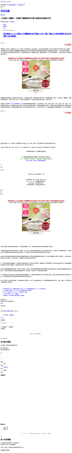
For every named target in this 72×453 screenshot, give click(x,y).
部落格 (5, 26)
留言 (11, 311)
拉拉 (2, 303)
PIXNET (25, 433)
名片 (4, 27)
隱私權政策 (44, 433)
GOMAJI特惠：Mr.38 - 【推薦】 (11, 293)
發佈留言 (3, 328)
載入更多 (3, 320)
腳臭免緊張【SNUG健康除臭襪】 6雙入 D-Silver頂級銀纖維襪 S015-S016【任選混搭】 (24, 288)
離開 (8, 450)
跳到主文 (3, 14)
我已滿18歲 (3, 450)
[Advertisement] (24, 126)
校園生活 (11, 315)
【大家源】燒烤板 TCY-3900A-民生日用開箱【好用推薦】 (17, 290)
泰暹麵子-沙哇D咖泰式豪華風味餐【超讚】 (14, 295)
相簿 (4, 24)
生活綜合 (12, 21)
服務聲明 (49, 433)
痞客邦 (8, 311)
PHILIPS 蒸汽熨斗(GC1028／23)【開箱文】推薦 (15, 292)
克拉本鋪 (5, 11)
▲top (2, 317)
